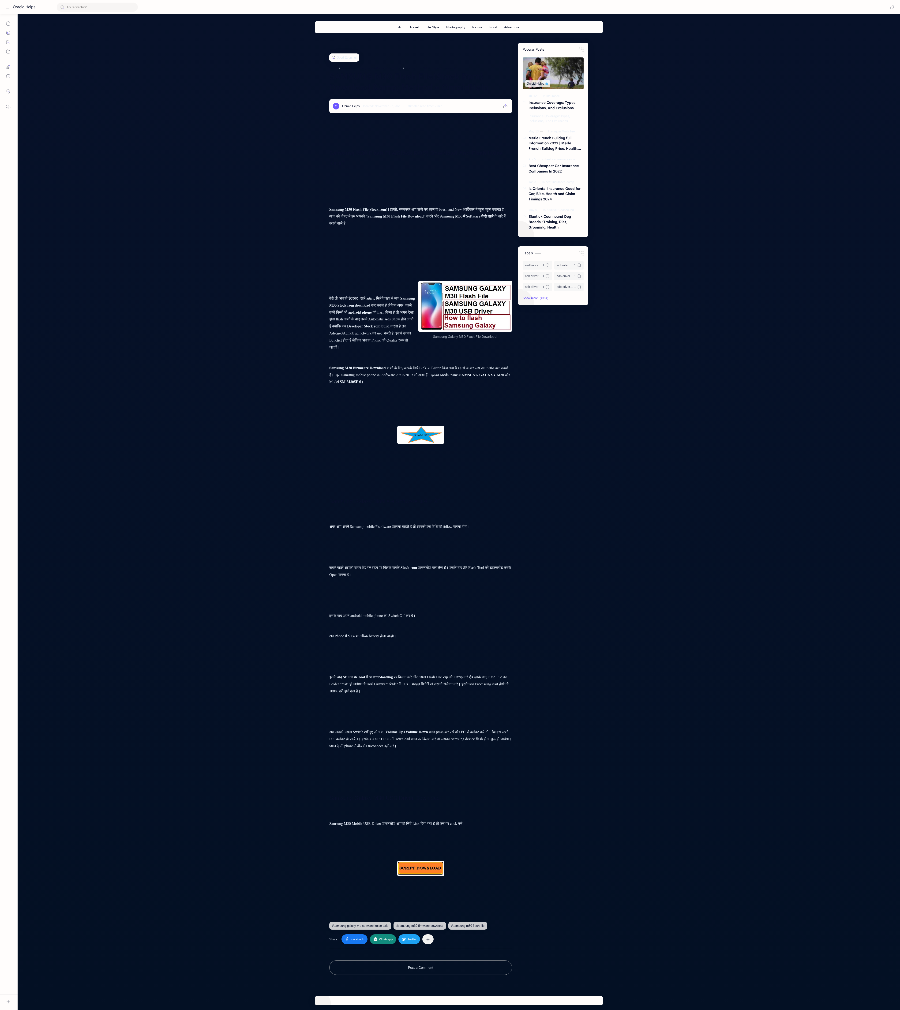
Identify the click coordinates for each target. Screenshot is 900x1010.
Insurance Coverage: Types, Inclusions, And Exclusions (552, 105)
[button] (891, 7)
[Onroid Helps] (351, 106)
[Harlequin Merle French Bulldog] (570, 131)
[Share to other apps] (428, 939)
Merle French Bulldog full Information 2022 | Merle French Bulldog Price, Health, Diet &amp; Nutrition (553, 143)
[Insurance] (553, 95)
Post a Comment (420, 967)
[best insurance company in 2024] (569, 182)
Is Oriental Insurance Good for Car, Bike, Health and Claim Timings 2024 (555, 194)
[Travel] (414, 27)
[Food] (493, 27)
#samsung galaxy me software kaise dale (360, 925)
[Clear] (133, 7)
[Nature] (477, 27)
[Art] (400, 27)
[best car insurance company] (565, 159)
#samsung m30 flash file (467, 925)
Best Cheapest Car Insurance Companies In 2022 (554, 168)
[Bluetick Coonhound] (561, 209)
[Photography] (455, 27)
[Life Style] (432, 27)
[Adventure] (511, 27)
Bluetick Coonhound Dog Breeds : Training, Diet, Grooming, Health (550, 221)
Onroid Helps (24, 7)
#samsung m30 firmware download (419, 925)
